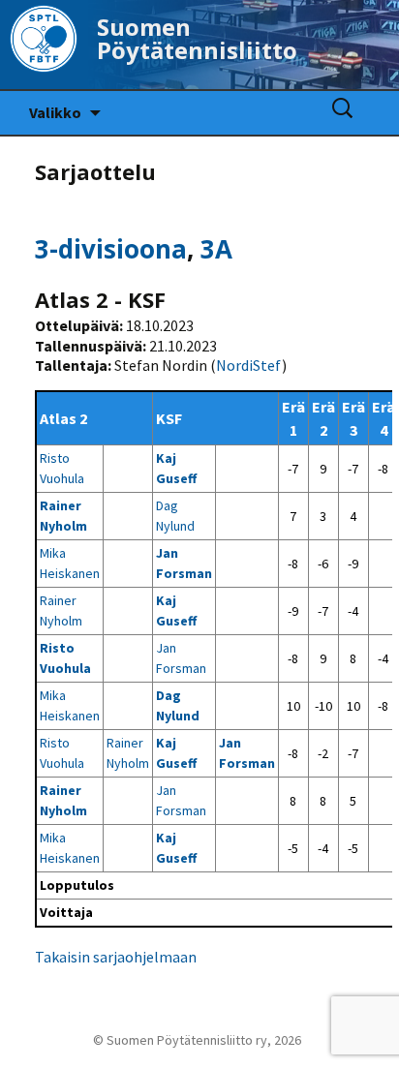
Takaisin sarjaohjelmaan (116, 956)
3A (216, 248)
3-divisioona (111, 248)
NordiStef (249, 365)
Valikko (55, 112)
